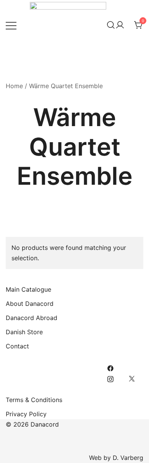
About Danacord (29, 303)
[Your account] (120, 25)
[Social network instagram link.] (110, 378)
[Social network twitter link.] (132, 378)
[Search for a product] (110, 25)
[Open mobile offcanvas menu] (11, 25)
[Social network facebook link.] (110, 367)
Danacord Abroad (31, 318)
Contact (17, 346)
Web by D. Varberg (116, 457)
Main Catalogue (28, 289)
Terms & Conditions (34, 400)
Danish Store (24, 332)
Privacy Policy (26, 414)
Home (14, 86)
